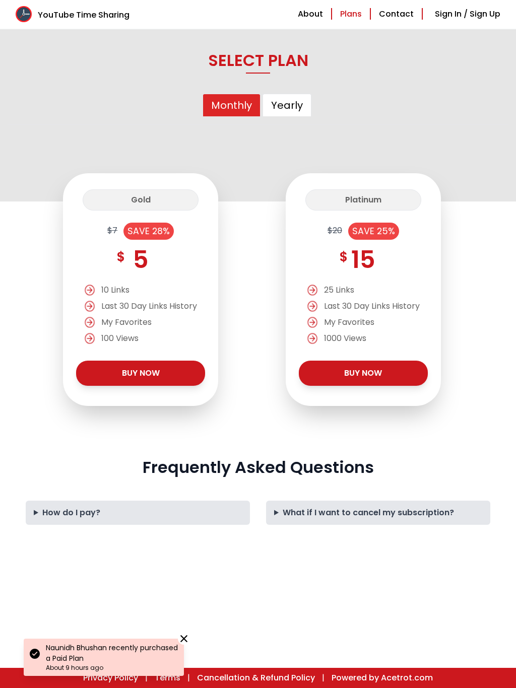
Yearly (287, 105)
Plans (351, 14)
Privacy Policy (110, 677)
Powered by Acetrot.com (382, 677)
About (310, 14)
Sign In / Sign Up (467, 14)
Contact (396, 14)
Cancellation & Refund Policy (256, 677)
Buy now (141, 373)
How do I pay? (71, 512)
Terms (167, 677)
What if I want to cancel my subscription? (368, 512)
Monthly (231, 105)
